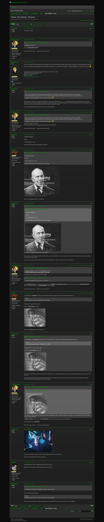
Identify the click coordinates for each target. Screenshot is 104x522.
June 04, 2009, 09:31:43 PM (29, 429)
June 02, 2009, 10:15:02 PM (29, 265)
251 (40, 24)
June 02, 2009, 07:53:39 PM (29, 134)
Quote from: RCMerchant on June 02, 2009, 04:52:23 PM (37, 91)
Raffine (14, 150)
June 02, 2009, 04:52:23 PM (29, 62)
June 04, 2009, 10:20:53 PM (29, 462)
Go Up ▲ (91, 519)
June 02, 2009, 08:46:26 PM (29, 203)
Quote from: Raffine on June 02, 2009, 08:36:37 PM (36, 206)
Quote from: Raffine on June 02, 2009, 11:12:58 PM (36, 336)
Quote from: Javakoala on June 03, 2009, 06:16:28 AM (36, 387)
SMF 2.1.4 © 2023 (14, 519)
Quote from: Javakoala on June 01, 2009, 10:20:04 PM (36, 42)
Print (92, 24)
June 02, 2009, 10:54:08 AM (29, 39)
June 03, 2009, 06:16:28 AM (29, 333)
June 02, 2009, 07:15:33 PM (29, 112)
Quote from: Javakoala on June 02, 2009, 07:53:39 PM (36, 152)
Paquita (14, 462)
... (24, 24)
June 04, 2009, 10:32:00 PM (29, 483)
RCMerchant (15, 62)
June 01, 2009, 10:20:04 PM (29, 28)
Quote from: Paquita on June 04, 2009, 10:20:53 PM (36, 486)
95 (34, 24)
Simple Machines (20, 519)
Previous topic (83, 20)
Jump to (72, 511)
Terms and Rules (86, 519)
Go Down (13, 24)
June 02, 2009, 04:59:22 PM (29, 88)
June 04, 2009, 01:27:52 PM (29, 384)
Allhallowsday (16, 40)
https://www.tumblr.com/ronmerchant (31, 76)
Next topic (90, 20)
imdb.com (64, 101)
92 (26, 24)
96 (36, 24)
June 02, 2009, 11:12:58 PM (29, 293)
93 (28, 24)
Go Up (12, 505)
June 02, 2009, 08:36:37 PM (29, 150)
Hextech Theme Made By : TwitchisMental (18, 520)
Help (81, 519)
